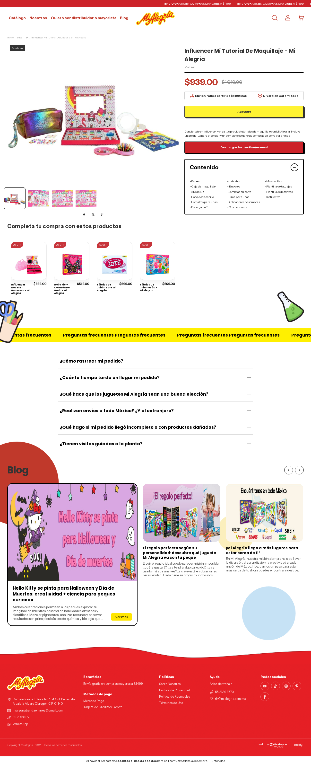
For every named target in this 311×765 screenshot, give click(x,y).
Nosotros (38, 18)
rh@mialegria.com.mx (230, 699)
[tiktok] (275, 686)
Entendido (218, 761)
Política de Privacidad (174, 690)
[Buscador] (274, 18)
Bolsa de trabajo (221, 684)
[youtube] (264, 686)
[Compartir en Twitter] (93, 214)
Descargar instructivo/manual (244, 147)
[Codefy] (298, 745)
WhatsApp (20, 724)
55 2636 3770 (22, 717)
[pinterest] (297, 686)
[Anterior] (288, 470)
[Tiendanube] (272, 746)
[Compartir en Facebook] (84, 214)
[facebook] (264, 696)
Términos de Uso (171, 703)
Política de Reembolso (174, 696)
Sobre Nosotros (170, 684)
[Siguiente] (299, 470)
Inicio (10, 37)
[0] (299, 19)
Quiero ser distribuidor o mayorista (83, 18)
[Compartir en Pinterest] (102, 214)
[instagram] (286, 686)
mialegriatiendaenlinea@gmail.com (38, 710)
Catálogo (17, 18)
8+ (27, 37)
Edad (20, 37)
